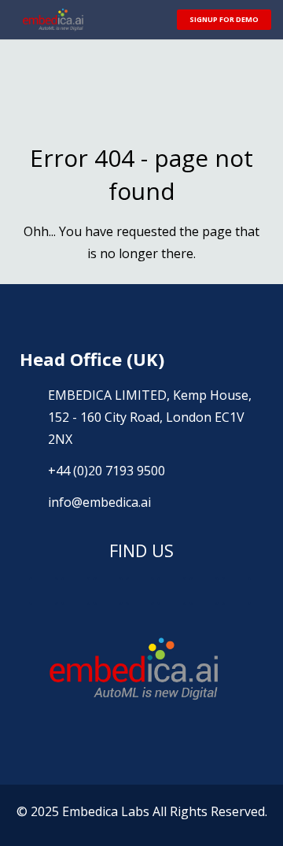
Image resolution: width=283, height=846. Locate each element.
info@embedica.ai (99, 502)
